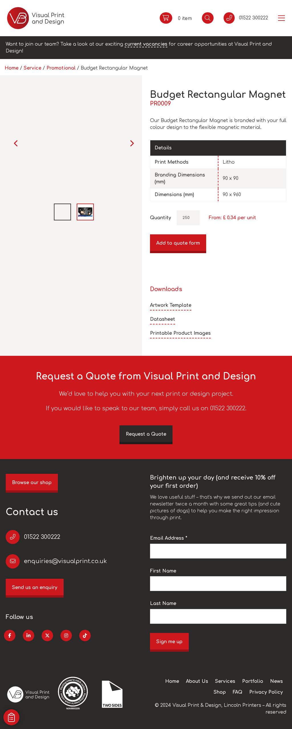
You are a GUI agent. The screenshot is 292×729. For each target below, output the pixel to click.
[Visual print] (35, 18)
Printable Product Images (180, 333)
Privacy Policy (266, 692)
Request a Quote (146, 434)
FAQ (237, 692)
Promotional (61, 68)
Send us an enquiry (34, 587)
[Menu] (281, 18)
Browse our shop (32, 482)
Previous (16, 143)
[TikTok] (85, 635)
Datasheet (162, 319)
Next (131, 143)
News (276, 681)
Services (225, 681)
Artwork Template (170, 305)
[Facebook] (9, 635)
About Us (197, 681)
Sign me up (169, 641)
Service (32, 68)
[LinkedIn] (28, 635)
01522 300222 (42, 537)
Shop (220, 692)
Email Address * (168, 538)
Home (12, 68)
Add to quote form (178, 243)
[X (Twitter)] (47, 635)
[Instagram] (66, 635)
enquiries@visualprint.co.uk (65, 561)
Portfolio (252, 681)
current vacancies (146, 44)
